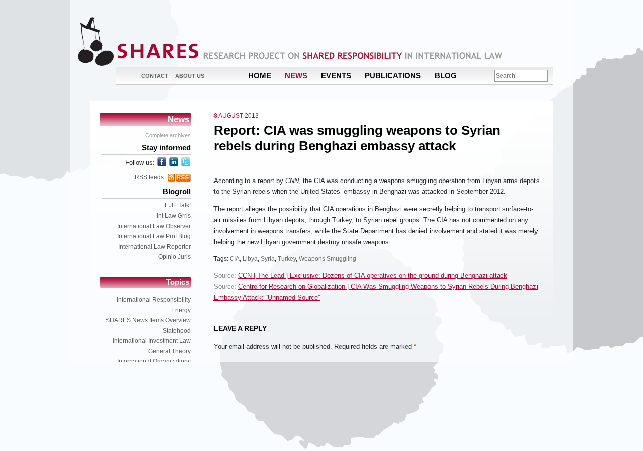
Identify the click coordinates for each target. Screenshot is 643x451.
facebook (162, 162)
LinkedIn (174, 162)
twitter (186, 162)
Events (336, 75)
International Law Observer (154, 226)
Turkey (287, 258)
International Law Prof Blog (154, 236)
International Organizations (154, 361)
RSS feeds (149, 177)
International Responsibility (154, 299)
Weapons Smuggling (327, 258)
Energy (181, 310)
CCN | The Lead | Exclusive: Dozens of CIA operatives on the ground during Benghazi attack (372, 275)
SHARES (138, 41)
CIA (235, 258)
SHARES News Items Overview (148, 320)
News (296, 75)
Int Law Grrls (174, 215)
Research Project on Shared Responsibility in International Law (353, 55)
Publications (393, 75)
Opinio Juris (174, 256)
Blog (446, 75)
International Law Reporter (154, 246)
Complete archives (168, 135)
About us (189, 76)
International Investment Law (152, 340)
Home (259, 75)
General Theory (169, 351)
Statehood (177, 330)
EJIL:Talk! (178, 205)
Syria (268, 258)
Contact (154, 76)
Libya (250, 258)
